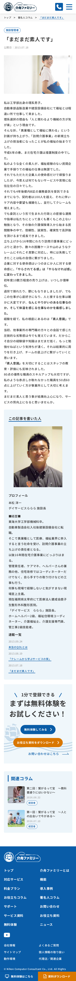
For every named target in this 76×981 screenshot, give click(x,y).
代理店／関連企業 (50, 959)
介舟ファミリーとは (54, 870)
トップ (9, 870)
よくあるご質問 (49, 945)
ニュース (46, 924)
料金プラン (12, 888)
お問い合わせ (50, 906)
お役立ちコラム (15, 897)
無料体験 (10, 924)
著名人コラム (50, 897)
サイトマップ (12, 952)
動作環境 (9, 959)
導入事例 (46, 888)
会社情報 (9, 945)
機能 (43, 879)
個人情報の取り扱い (52, 952)
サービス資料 (14, 915)
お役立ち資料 (50, 915)
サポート (10, 906)
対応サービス (14, 879)
